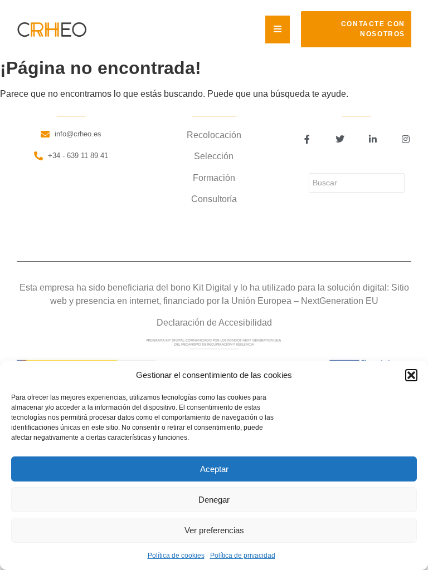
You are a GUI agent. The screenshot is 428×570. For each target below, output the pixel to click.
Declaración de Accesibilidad (214, 322)
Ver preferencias (214, 530)
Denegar (214, 499)
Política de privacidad (242, 555)
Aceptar (214, 469)
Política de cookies (176, 555)
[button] (411, 375)
